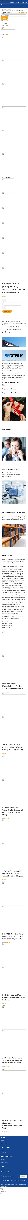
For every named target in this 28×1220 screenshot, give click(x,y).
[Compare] (12, 681)
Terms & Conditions (6, 1171)
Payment (3, 1152)
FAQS (2, 1150)
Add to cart (7, 311)
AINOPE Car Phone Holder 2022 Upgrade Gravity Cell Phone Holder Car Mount (12, 1060)
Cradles (23, 323)
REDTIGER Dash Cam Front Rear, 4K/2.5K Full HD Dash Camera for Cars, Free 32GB (12, 936)
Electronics (5, 325)
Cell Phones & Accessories (15, 323)
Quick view (8, 681)
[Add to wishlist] (17, 681)
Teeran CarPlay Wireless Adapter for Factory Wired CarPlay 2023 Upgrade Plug (12, 747)
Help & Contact (4, 1143)
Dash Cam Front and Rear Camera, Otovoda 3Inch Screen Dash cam (13, 997)
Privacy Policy (4, 1169)
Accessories (11, 321)
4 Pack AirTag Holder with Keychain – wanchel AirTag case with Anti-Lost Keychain (13, 873)
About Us (3, 1140)
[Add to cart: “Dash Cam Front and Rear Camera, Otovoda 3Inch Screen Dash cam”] (4, 992)
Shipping (3, 1159)
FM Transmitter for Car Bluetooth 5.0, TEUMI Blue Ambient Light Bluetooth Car (13, 686)
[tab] (10, 326)
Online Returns (4, 1162)
